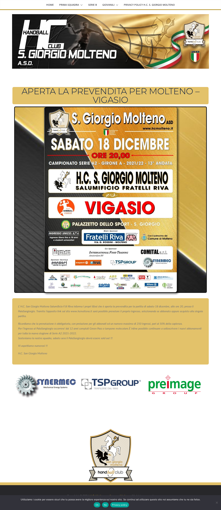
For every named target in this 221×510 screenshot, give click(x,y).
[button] (81, 5)
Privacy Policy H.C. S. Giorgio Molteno (149, 4)
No (105, 504)
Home (50, 4)
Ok (97, 504)
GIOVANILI (108, 4)
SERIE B (92, 4)
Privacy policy (119, 504)
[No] (216, 502)
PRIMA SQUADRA (69, 4)
